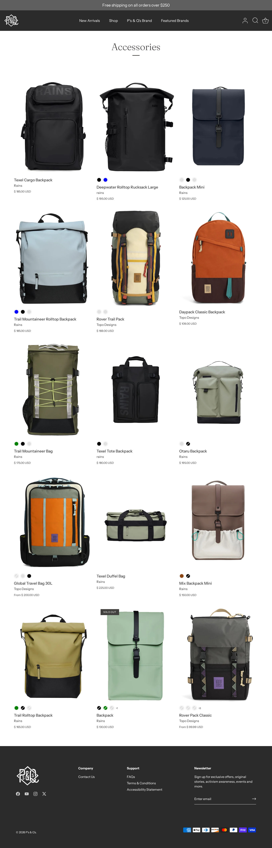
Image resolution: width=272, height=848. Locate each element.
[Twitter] (44, 793)
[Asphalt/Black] (181, 708)
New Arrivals (89, 21)
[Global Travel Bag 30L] (53, 522)
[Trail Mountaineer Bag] (53, 390)
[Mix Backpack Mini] (218, 522)
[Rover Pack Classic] (218, 654)
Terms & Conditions (141, 783)
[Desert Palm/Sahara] (105, 312)
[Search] (255, 20)
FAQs (131, 777)
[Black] (99, 180)
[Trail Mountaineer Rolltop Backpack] (53, 258)
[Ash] (112, 708)
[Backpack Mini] (218, 126)
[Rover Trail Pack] (136, 258)
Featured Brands (175, 21)
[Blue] (105, 180)
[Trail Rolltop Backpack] (53, 654)
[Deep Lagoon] (29, 708)
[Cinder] (194, 180)
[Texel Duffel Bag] (136, 522)
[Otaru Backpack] (218, 390)
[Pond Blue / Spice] (16, 576)
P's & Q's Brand (139, 21)
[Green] (16, 444)
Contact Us (86, 777)
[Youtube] (27, 793)
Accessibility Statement (144, 789)
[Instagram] (35, 793)
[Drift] (181, 444)
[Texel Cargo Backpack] (53, 126)
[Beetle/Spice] (194, 708)
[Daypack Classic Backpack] (218, 258)
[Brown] (181, 576)
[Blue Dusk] (29, 312)
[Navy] (181, 180)
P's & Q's (31, 832)
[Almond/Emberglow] (188, 708)
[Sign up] (254, 799)
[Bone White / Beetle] (99, 312)
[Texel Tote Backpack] (136, 390)
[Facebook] (18, 793)
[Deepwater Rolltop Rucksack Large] (136, 126)
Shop (113, 21)
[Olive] (23, 576)
